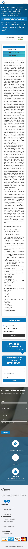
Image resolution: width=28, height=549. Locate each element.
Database (7, 529)
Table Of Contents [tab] (14, 49)
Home (2, 13)
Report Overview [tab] (14, 47)
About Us (7, 512)
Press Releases (8, 533)
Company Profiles (9, 526)
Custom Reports (9, 521)
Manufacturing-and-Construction (14, 13)
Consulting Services (10, 524)
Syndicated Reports (10, 519)
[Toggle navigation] (25, 2)
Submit (5, 432)
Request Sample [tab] (14, 55)
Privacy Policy (8, 509)
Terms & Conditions (10, 507)
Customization (14, 52)
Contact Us (8, 514)
